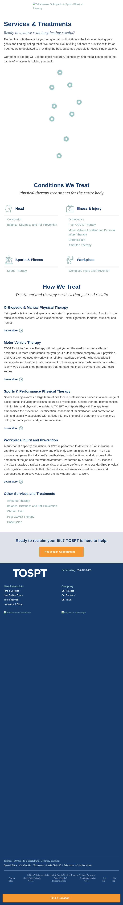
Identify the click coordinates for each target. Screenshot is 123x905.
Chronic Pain (77, 239)
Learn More (11, 330)
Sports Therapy (17, 270)
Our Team (67, 599)
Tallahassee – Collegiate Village (78, 865)
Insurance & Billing (13, 604)
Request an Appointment (60, 551)
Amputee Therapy (80, 245)
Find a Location (12, 590)
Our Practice (68, 590)
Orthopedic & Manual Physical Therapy (36, 307)
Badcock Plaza (10, 865)
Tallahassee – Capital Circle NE (47, 865)
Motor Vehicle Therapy (22, 343)
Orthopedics (76, 219)
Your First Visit (11, 599)
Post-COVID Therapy (82, 224)
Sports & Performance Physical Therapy (37, 391)
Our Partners (68, 595)
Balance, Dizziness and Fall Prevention (32, 224)
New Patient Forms (13, 595)
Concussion (14, 219)
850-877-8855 (84, 570)
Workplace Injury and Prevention (89, 270)
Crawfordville (25, 865)
